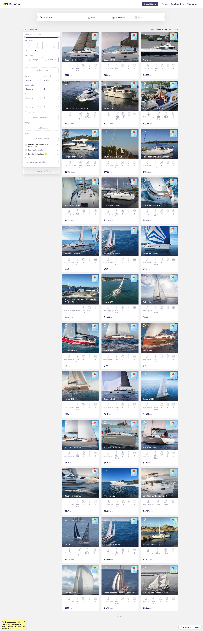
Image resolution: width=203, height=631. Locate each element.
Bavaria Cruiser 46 (151, 205)
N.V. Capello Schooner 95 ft (155, 592)
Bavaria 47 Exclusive (113, 156)
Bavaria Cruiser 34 (72, 447)
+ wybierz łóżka (42, 70)
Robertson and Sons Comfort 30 (157, 156)
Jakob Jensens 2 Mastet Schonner (119, 592)
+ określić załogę (41, 128)
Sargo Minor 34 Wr (73, 156)
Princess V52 (109, 496)
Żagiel (37, 51)
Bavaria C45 (148, 399)
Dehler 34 (147, 302)
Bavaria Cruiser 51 (151, 253)
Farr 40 (67, 544)
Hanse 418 (69, 399)
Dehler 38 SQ (70, 350)
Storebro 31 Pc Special (153, 108)
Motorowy (28, 51)
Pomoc (164, 4)
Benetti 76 (108, 108)
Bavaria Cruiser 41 (72, 253)
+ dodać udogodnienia (42, 117)
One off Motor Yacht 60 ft (76, 108)
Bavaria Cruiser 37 (72, 496)
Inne (55, 51)
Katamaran (46, 51)
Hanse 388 (108, 350)
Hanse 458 (108, 302)
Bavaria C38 (70, 60)
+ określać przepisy (41, 138)
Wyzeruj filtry (44, 171)
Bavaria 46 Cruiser (72, 205)
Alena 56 (147, 60)
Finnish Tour (70, 592)
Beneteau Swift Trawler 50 (155, 496)
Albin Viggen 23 (150, 544)
